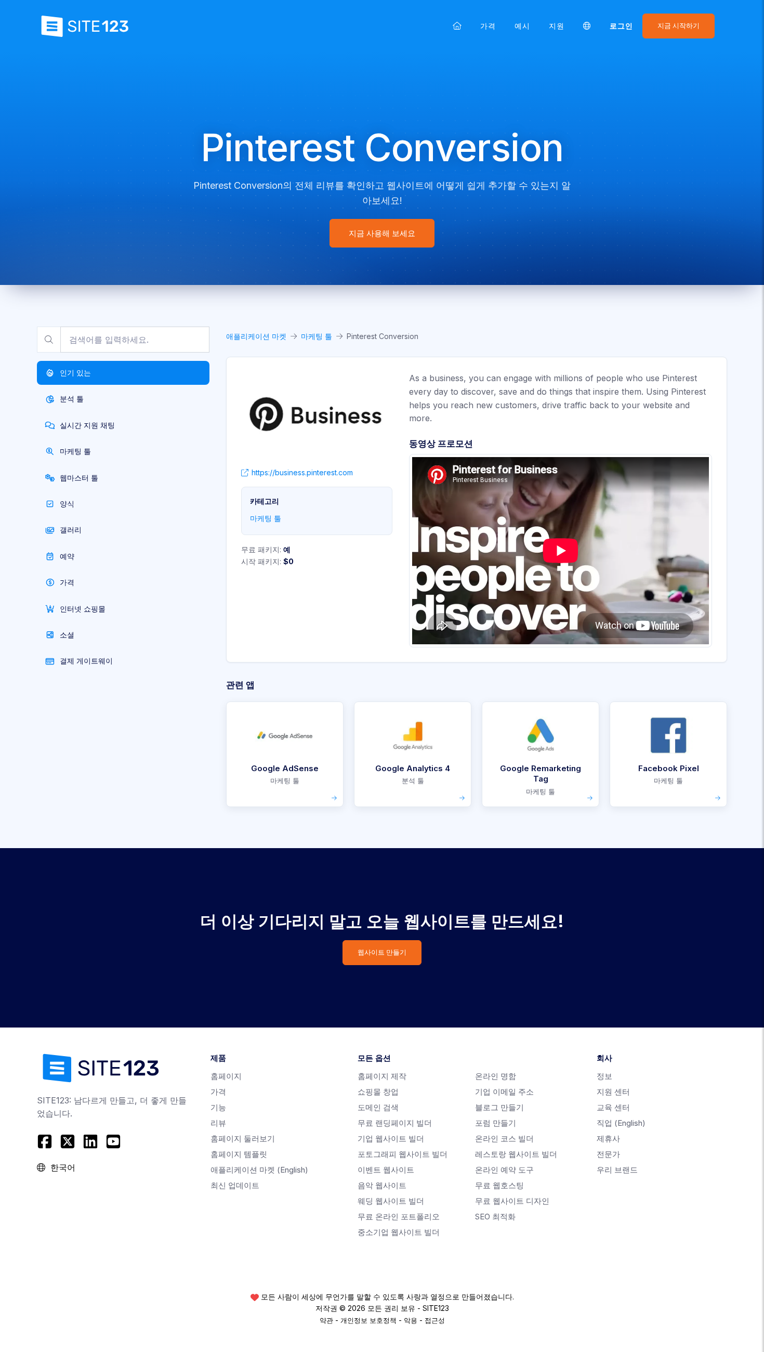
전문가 (608, 1154)
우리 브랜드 (617, 1170)
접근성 (435, 1320)
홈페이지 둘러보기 (242, 1138)
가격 (488, 25)
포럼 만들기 (495, 1123)
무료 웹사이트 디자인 (512, 1201)
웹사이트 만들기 (382, 952)
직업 (621, 1123)
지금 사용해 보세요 (382, 233)
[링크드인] (90, 1141)
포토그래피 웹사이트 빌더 (402, 1154)
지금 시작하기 (678, 26)
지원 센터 (613, 1092)
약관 (326, 1320)
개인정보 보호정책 (368, 1320)
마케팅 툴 (316, 336)
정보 (604, 1076)
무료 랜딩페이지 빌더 (395, 1123)
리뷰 (218, 1123)
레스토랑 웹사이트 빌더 (516, 1154)
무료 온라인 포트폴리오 (399, 1216)
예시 (522, 25)
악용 (410, 1320)
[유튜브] (113, 1141)
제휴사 (608, 1138)
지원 (556, 25)
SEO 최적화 (495, 1216)
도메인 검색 (378, 1107)
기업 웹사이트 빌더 (391, 1138)
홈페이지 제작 (382, 1076)
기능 (218, 1107)
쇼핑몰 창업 (378, 1092)
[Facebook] (46, 1141)
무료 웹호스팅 (499, 1185)
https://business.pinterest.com (302, 472)
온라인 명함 (495, 1076)
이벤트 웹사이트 (386, 1170)
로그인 (621, 25)
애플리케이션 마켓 (256, 336)
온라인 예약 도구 (504, 1170)
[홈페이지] (457, 25)
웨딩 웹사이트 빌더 (391, 1201)
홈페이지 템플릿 (238, 1154)
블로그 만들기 (499, 1107)
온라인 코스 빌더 (504, 1138)
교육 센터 (613, 1107)
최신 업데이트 (234, 1185)
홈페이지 (226, 1076)
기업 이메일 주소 (504, 1092)
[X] (67, 1141)
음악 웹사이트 (382, 1185)
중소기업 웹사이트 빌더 (399, 1232)
